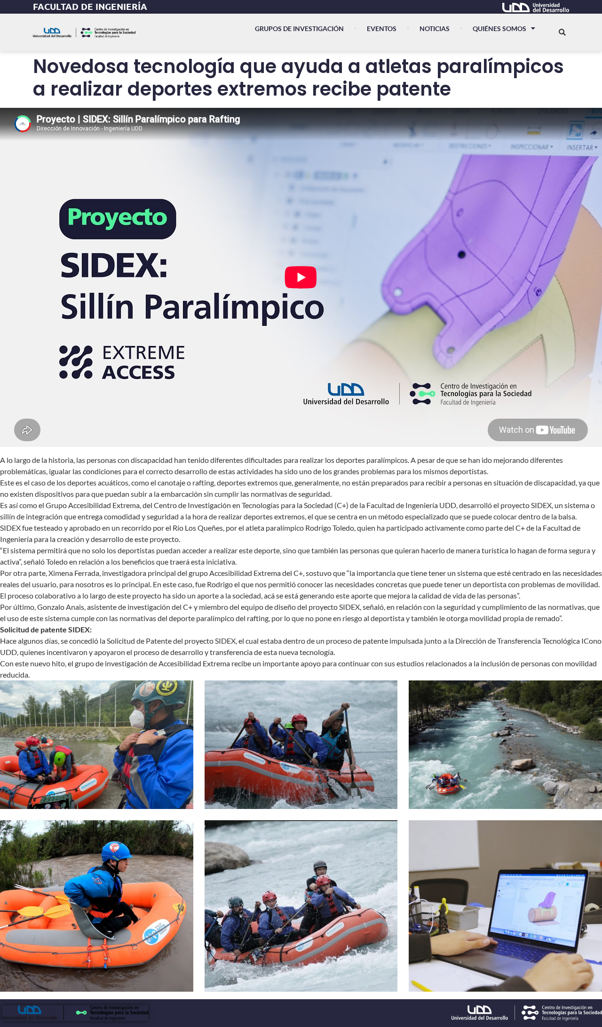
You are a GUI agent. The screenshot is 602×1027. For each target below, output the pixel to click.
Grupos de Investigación (299, 28)
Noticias (435, 28)
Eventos (381, 28)
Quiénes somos (499, 28)
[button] (562, 32)
